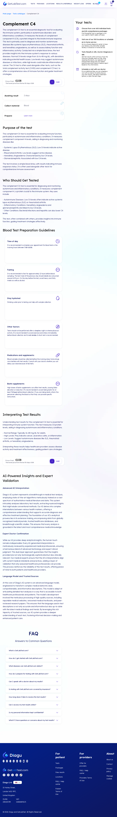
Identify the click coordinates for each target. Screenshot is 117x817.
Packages (40, 4)
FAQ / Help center (59, 782)
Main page (7, 14)
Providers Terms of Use (86, 779)
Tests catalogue (19, 14)
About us (109, 760)
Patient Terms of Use (58, 791)
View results (59, 772)
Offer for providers (83, 764)
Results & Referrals (64, 4)
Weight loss (79, 4)
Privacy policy (109, 770)
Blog (95, 4)
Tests (33, 4)
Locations (50, 4)
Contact (109, 764)
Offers (88, 4)
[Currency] (17, 782)
